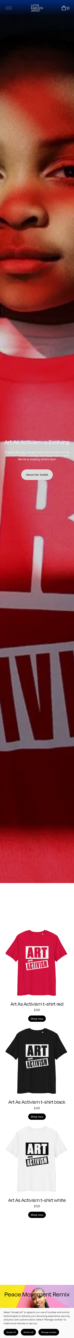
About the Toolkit (37, 474)
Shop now (37, 1018)
